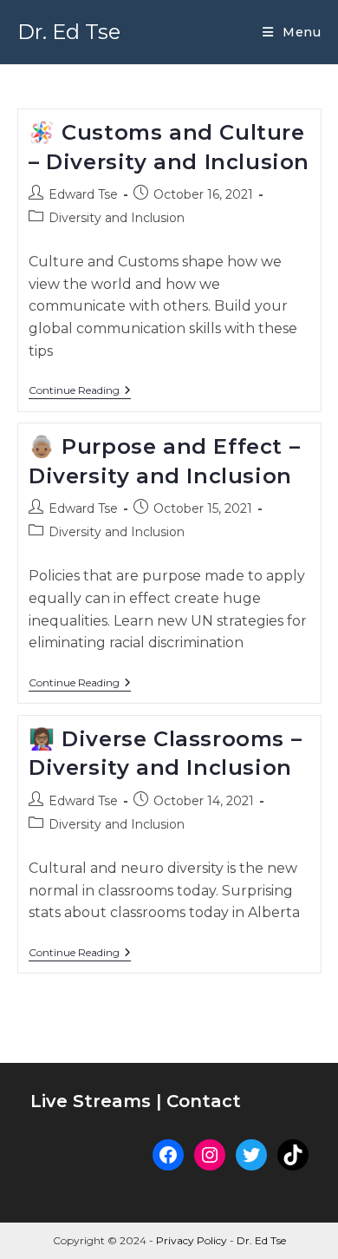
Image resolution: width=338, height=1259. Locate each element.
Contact (203, 1101)
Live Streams (93, 1101)
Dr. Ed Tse (68, 31)
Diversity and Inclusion (117, 218)
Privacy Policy (191, 1240)
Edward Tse (83, 194)
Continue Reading (80, 391)
